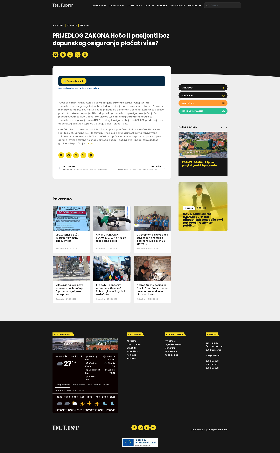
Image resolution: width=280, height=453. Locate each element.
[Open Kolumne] (200, 5)
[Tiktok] (147, 427)
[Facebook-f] (134, 427)
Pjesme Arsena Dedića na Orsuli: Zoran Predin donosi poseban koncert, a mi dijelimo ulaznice (152, 289)
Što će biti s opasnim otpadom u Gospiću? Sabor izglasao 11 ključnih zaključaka (111, 289)
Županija (60, 299)
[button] (55, 55)
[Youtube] (153, 427)
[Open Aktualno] (105, 5)
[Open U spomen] (123, 5)
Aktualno (84, 25)
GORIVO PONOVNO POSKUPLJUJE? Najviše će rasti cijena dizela (111, 238)
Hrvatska (100, 299)
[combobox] (222, 5)
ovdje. (90, 143)
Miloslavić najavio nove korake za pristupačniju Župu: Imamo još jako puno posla (69, 289)
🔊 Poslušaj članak (74, 81)
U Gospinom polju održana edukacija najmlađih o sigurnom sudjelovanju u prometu (152, 239)
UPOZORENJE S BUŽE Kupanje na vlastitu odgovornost (67, 238)
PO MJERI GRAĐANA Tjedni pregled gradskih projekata (199, 163)
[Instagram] (140, 427)
